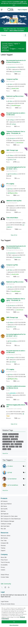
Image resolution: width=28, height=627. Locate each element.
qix (7, 446)
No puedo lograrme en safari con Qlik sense (15, 114)
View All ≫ (14, 235)
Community (5, 47)
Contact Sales (5, 577)
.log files (12, 436)
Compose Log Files (12, 79)
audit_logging (6, 439)
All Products (4, 501)
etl (14, 441)
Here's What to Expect (17, 30)
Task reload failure (12, 217)
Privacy (3, 567)
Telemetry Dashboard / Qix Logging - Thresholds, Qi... (15, 132)
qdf (4, 446)
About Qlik (4, 557)
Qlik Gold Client (5, 526)
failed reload (19, 441)
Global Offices (5, 574)
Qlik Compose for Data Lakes (9, 516)
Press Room (4, 560)
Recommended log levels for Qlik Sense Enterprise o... (16, 61)
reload (4, 449)
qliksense (11, 446)
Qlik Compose (10, 81)
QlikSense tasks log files (13, 200)
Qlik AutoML (4, 509)
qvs (20, 446)
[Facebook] (8, 587)
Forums (14, 19)
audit (16, 436)
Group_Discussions (13, 434)
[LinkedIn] (5, 587)
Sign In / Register (22, 9)
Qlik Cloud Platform (6, 504)
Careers (3, 570)
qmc (17, 446)
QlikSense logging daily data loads (15, 405)
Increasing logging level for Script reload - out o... (16, 168)
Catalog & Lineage (6, 523)
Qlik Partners (4, 538)
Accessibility (4, 565)
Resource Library (5, 535)
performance (18, 444)
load (12, 444)
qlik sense (5, 436)
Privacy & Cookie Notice (8, 604)
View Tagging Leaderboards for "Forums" (14, 459)
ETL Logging (10, 183)
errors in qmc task (7, 441)
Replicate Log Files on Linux (14, 96)
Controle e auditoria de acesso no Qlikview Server (16, 387)
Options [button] (25, 35)
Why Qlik (3, 528)
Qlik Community (6, 584)
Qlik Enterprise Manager (7, 521)
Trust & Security (5, 562)
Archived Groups (11, 186)
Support (3, 550)
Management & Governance (14, 64)
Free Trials (4, 540)
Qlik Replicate (10, 98)
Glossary (3, 545)
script (9, 449)
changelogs (14, 439)
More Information (14, 625)
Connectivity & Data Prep (13, 117)
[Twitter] (2, 587)
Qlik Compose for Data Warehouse (11, 518)
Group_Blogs (6, 444)
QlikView (3, 511)
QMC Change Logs (12, 150)
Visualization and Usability (14, 408)
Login (21, 1)
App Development (11, 171)
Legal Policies (4, 601)
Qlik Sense (4, 506)
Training (3, 548)
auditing (5, 434)
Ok (14, 621)
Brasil (8, 390)
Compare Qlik (4, 543)
